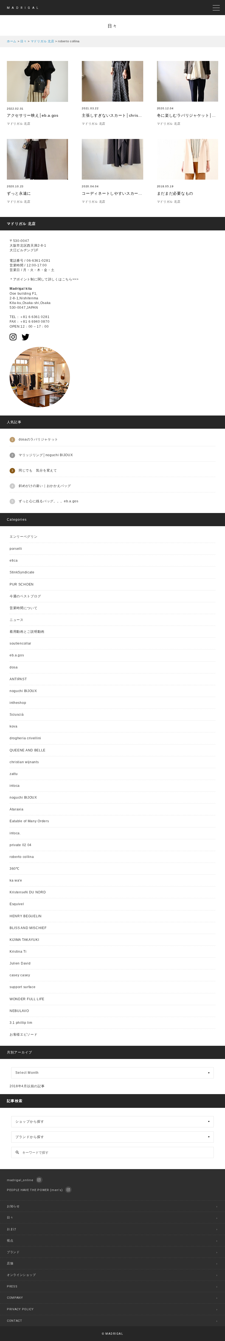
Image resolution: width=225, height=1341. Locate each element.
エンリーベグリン (24, 537)
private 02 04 (21, 845)
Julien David (20, 963)
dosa (14, 667)
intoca (15, 786)
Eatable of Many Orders (29, 821)
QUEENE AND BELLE (28, 750)
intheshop (18, 703)
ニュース (17, 620)
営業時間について (24, 608)
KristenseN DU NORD (28, 892)
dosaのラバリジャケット (38, 439)
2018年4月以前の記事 (27, 1086)
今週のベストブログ (25, 596)
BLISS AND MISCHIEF (28, 928)
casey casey (20, 975)
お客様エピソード (24, 1034)
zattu (14, 774)
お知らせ (13, 1206)
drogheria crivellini (25, 738)
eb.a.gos (17, 655)
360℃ (14, 869)
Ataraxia (17, 809)
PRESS (12, 1286)
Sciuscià (17, 714)
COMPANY (15, 1298)
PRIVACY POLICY (20, 1309)
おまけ (11, 1229)
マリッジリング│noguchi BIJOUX (46, 455)
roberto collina (22, 857)
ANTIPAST (18, 679)
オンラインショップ (21, 1275)
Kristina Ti (18, 952)
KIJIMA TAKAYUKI (24, 940)
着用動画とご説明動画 (27, 632)
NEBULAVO (19, 1011)
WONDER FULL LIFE (27, 999)
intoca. (15, 833)
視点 (10, 1240)
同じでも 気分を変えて (38, 470)
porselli (16, 549)
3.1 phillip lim (21, 1023)
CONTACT (14, 1321)
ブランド (13, 1252)
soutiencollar (20, 643)
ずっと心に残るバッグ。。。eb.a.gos (48, 501)
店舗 (10, 1263)
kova (14, 726)
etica (14, 560)
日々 (10, 1217)
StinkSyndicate (22, 572)
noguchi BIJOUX (23, 691)
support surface (23, 987)
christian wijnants (24, 762)
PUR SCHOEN (22, 584)
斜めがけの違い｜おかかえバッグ (45, 486)
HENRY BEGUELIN (26, 916)
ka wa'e (16, 880)
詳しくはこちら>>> (63, 279)
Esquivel (17, 904)
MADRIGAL (23, 8)
